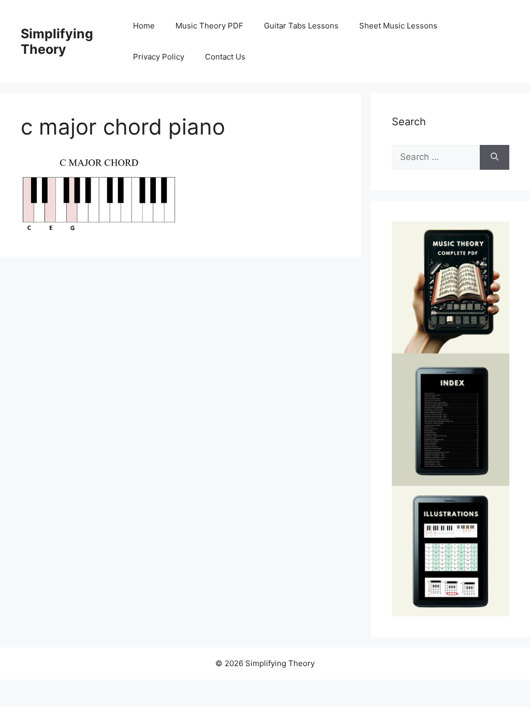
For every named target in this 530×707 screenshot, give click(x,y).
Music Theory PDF (209, 26)
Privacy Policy (158, 57)
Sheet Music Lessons (398, 26)
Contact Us (225, 57)
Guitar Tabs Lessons (301, 26)
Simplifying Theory (57, 41)
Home (144, 26)
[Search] (494, 157)
